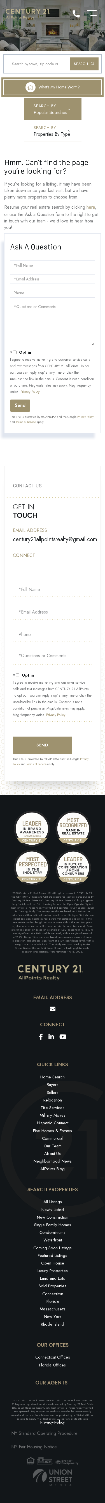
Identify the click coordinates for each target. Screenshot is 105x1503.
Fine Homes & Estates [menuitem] (52, 1131)
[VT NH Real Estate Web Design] (52, 1477)
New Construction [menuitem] (52, 1217)
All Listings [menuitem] (52, 1202)
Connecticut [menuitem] (52, 1294)
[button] (84, 63)
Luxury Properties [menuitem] (53, 1271)
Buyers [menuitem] (53, 1084)
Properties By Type (52, 134)
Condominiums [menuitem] (52, 1232)
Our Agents (51, 1383)
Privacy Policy (29, 391)
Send (20, 405)
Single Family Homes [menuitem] (52, 1225)
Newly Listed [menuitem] (52, 1210)
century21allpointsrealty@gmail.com (55, 539)
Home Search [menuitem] (52, 1077)
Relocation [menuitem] (52, 1100)
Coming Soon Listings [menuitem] (52, 1248)
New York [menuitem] (52, 1317)
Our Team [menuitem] (53, 1146)
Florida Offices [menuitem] (52, 1365)
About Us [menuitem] (52, 1153)
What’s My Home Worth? (59, 87)
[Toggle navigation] (91, 12)
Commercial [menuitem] (52, 1138)
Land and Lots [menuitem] (52, 1278)
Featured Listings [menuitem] (52, 1255)
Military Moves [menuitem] (53, 1115)
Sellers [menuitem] (53, 1092)
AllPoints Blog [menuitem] (52, 1169)
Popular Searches (50, 112)
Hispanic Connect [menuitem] (52, 1123)
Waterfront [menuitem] (52, 1240)
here (91, 207)
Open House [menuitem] (52, 1263)
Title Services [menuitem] (52, 1108)
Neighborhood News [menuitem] (53, 1161)
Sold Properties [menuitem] (52, 1286)
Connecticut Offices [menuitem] (52, 1357)
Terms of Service (26, 422)
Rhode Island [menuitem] (52, 1324)
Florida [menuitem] (52, 1301)
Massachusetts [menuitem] (53, 1309)
